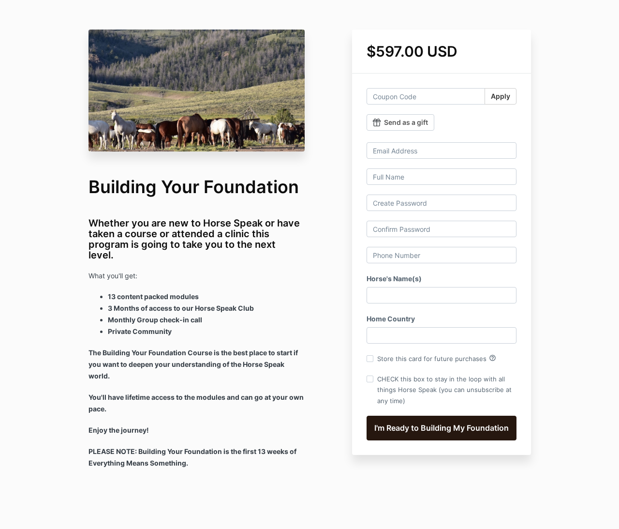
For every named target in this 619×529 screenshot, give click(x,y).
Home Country (391, 319)
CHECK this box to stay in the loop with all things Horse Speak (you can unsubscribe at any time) (444, 389)
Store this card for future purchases (436, 358)
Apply (500, 96)
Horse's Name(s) (394, 278)
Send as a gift (406, 122)
